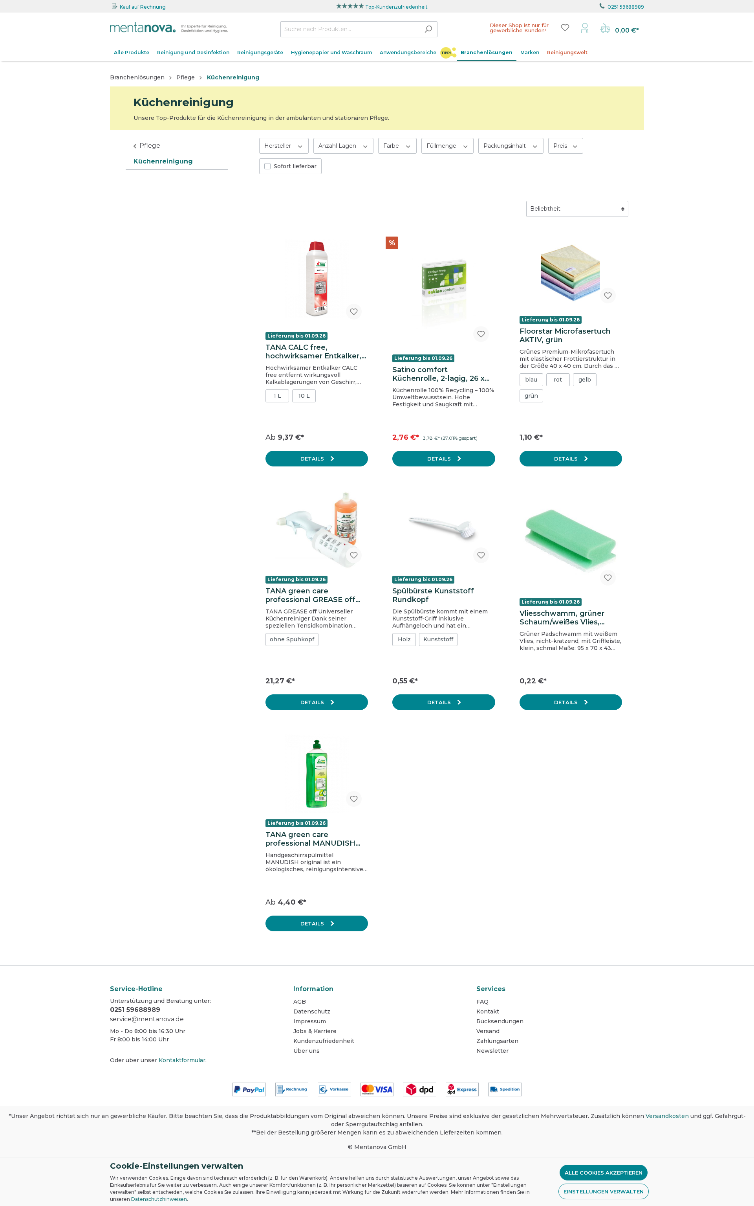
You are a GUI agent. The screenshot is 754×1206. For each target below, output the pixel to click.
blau (531, 379)
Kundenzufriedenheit (323, 1040)
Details (313, 458)
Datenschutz (311, 1011)
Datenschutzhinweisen (159, 1199)
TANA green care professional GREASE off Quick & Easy (310, 595)
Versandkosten (667, 1116)
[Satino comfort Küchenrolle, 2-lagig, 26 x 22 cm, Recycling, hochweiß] (443, 289)
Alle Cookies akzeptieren (603, 1172)
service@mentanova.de (147, 1019)
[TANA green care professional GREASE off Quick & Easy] (316, 530)
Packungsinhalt (505, 145)
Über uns (306, 1050)
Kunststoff (438, 639)
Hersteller (278, 145)
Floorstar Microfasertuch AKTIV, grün (565, 335)
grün (531, 395)
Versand (488, 1031)
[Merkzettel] (565, 27)
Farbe (392, 145)
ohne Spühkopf (292, 639)
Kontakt (487, 1011)
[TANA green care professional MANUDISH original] (316, 773)
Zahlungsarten (497, 1040)
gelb (584, 379)
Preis (561, 145)
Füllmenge (442, 145)
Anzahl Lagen (338, 145)
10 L (304, 395)
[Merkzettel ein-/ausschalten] (354, 311)
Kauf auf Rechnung (143, 7)
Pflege (149, 145)
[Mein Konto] (585, 27)
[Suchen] (428, 29)
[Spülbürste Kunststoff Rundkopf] (443, 530)
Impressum (309, 1021)
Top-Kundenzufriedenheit (396, 7)
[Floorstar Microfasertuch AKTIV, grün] (571, 270)
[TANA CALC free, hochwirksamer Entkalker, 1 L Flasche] (316, 278)
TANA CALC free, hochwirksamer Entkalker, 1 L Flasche (315, 351)
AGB (299, 1001)
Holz (404, 639)
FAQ (482, 1001)
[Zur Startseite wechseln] (169, 27)
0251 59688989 (626, 7)
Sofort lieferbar (295, 166)
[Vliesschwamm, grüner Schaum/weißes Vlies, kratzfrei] (571, 541)
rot (558, 379)
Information (313, 989)
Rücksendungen (499, 1021)
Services (490, 989)
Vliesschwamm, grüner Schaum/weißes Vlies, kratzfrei (562, 617)
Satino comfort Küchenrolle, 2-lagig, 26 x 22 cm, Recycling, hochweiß (443, 374)
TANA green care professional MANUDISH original (310, 839)
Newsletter (492, 1050)
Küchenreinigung (163, 161)
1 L (277, 395)
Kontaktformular (182, 1060)
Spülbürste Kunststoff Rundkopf (433, 595)
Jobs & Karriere (315, 1031)
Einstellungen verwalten (604, 1191)
